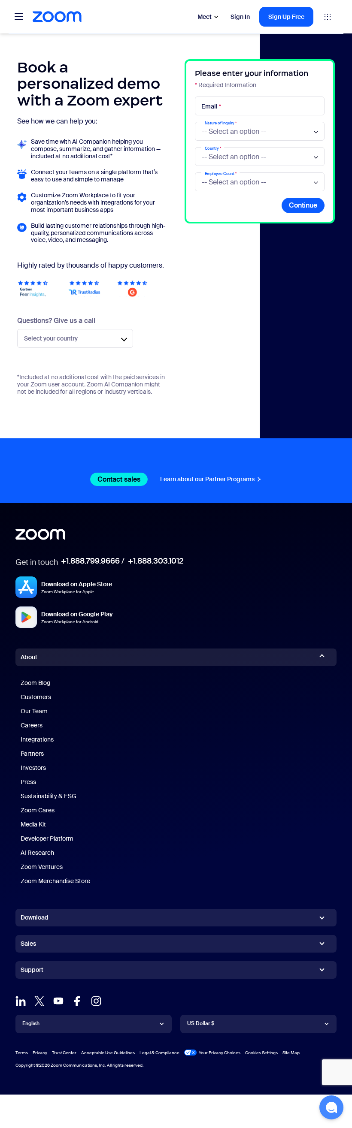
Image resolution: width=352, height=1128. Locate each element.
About (29, 657)
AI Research (37, 853)
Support (32, 971)
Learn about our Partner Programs (207, 479)
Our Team (34, 711)
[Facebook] (77, 1001)
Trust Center (64, 1053)
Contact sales (118, 479)
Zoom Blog (35, 683)
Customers (36, 697)
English (30, 1023)
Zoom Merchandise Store (55, 881)
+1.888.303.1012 (155, 561)
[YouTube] (58, 1001)
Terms (21, 1053)
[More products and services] (328, 17)
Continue (303, 205)
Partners (32, 753)
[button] (331, 1107)
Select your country (51, 338)
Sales (28, 943)
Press (28, 782)
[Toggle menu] (18, 16)
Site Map (291, 1053)
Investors (33, 768)
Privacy (40, 1053)
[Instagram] (96, 1001)
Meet (204, 17)
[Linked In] (20, 1001)
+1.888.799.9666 (90, 561)
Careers (31, 725)
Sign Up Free (286, 17)
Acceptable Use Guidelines (108, 1053)
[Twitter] (39, 1001)
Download (35, 917)
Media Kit (33, 824)
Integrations (37, 739)
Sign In (240, 17)
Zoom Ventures (42, 867)
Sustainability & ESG (48, 796)
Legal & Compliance (159, 1053)
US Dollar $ (200, 1023)
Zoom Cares (38, 810)
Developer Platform (47, 838)
